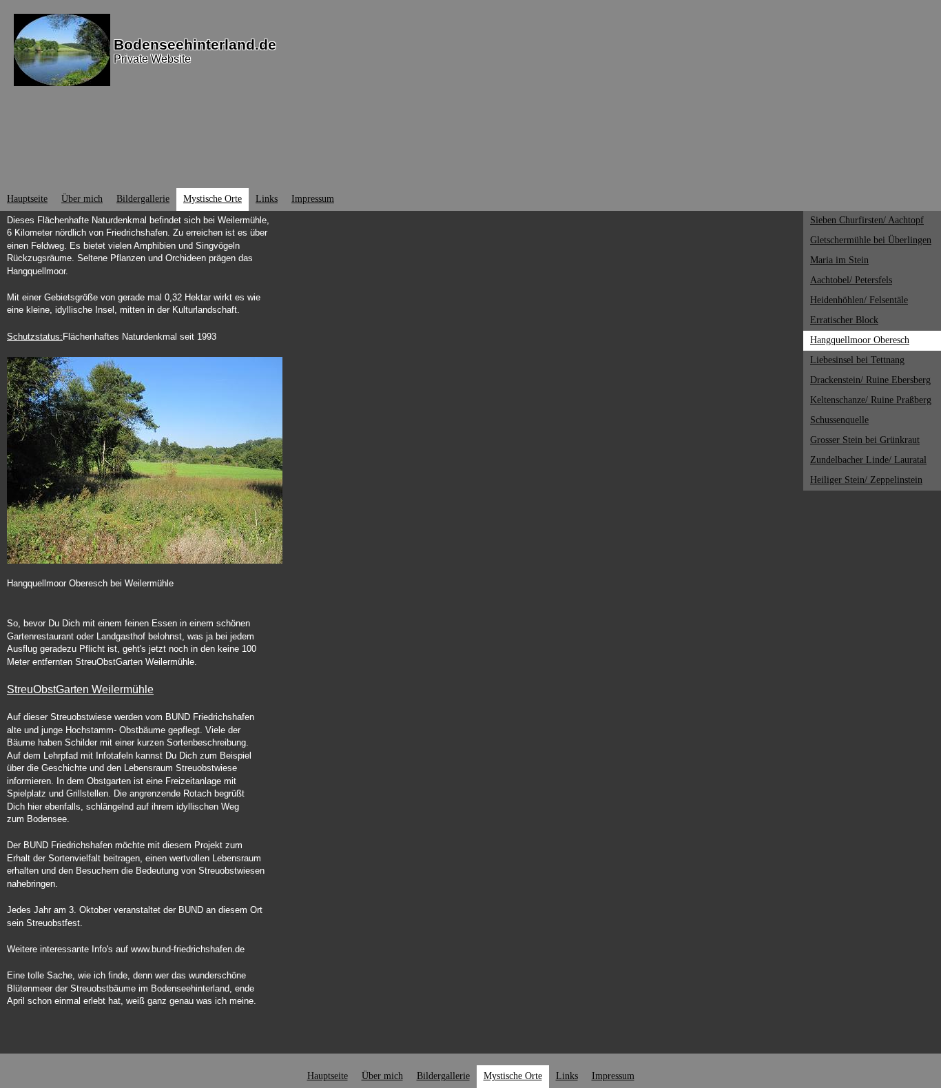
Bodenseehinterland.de (195, 44)
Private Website (152, 59)
